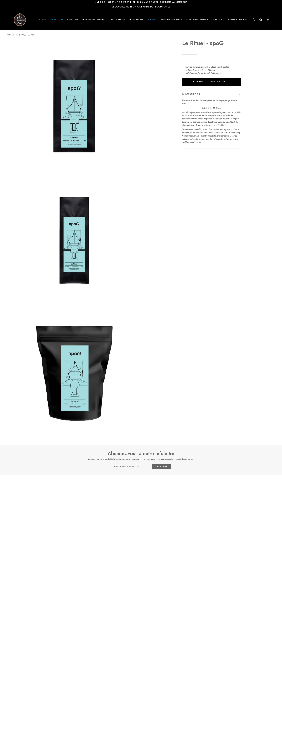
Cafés (10, 34)
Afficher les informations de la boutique (203, 73)
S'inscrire (161, 466)
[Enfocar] (12, 167)
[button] (72, 19)
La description (191, 94)
